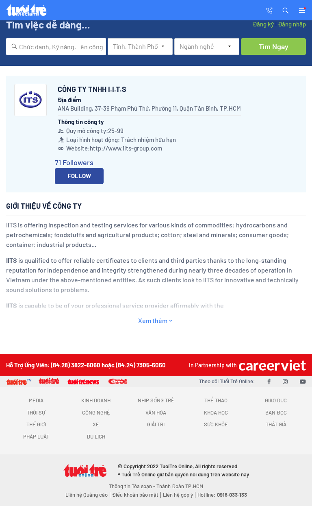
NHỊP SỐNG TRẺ (156, 400)
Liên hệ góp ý (178, 494)
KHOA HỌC (216, 412)
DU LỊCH (96, 436)
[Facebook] (269, 381)
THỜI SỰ (36, 412)
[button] (286, 9)
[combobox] (56, 46)
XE (96, 424)
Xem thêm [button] (152, 320)
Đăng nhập (292, 24)
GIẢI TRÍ (156, 424)
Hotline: (222, 494)
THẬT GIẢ (276, 424)
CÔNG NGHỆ (96, 412)
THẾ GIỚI (36, 424)
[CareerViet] (271, 365)
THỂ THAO (216, 400)
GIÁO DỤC (276, 400)
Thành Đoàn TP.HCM (179, 486)
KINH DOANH (95, 400)
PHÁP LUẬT (36, 436)
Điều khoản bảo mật (135, 494)
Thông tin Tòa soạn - (132, 486)
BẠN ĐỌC (276, 412)
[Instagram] (285, 381)
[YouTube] (303, 381)
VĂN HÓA (155, 412)
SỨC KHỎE (216, 424)
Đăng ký (263, 24)
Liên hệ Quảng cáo (86, 494)
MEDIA (36, 400)
